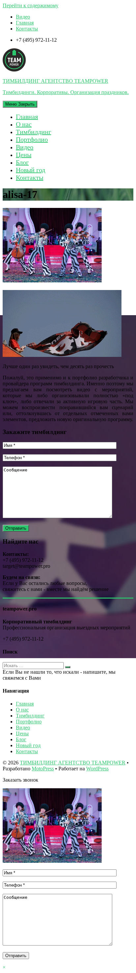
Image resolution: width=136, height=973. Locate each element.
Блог (22, 162)
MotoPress (43, 768)
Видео (23, 17)
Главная (25, 22)
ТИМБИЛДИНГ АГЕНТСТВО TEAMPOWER (72, 762)
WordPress (97, 768)
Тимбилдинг (33, 131)
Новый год (30, 169)
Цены (23, 154)
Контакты (27, 28)
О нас (24, 124)
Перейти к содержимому (30, 5)
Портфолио (32, 139)
